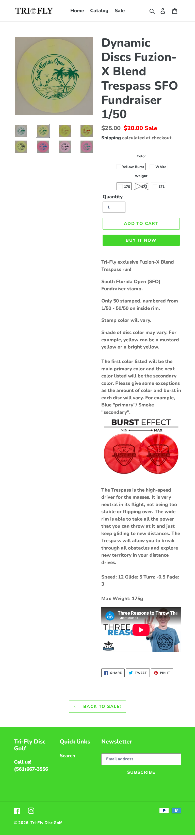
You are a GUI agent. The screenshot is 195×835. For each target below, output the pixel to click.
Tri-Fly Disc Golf (46, 823)
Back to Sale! (101, 706)
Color (141, 156)
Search (67, 755)
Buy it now (141, 240)
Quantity (113, 196)
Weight (141, 176)
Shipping (111, 138)
